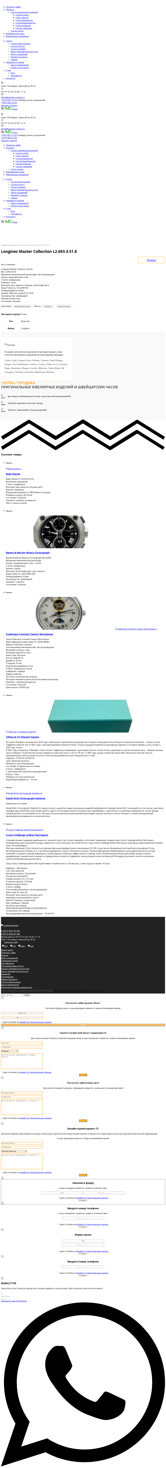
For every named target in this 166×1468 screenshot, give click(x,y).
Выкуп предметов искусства (14, 971)
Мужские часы (64, 306)
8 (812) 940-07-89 (10, 934)
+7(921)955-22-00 (9, 102)
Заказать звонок (9, 105)
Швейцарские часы (14, 245)
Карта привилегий (10, 984)
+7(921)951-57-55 (9, 100)
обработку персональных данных (35, 1022)
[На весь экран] (7, 1296)
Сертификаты (7, 963)
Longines (47, 306)
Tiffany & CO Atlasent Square (22, 736)
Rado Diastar (13, 473)
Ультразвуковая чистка (12, 966)
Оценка (4, 955)
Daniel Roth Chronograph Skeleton (25, 798)
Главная (4, 245)
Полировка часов (9, 960)
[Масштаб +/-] (9, 1296)
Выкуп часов (7, 950)
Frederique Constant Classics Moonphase (29, 634)
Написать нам (10, 942)
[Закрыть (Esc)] (2, 1296)
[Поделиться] (4, 1296)
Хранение (5, 974)
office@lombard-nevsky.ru (13, 97)
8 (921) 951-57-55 (10, 930)
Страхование (7, 976)
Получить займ (8, 952)
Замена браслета (9, 979)
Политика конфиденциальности (16, 987)
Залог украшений (9, 958)
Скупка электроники (11, 982)
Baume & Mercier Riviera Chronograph (28, 552)
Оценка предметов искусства (15, 968)
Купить (151, 260)
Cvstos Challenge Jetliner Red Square (27, 835)
